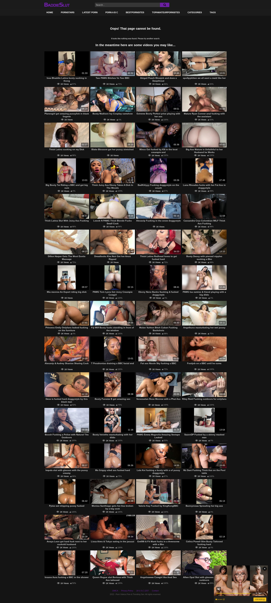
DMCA (115, 591)
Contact (155, 591)
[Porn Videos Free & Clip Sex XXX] (57, 4)
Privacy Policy (127, 591)
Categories (195, 12)
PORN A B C (111, 12)
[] (164, 5)
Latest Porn (90, 12)
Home (49, 12)
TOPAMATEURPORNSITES (166, 12)
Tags (213, 12)
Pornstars (67, 12)
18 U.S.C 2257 (142, 591)
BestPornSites (135, 12)
